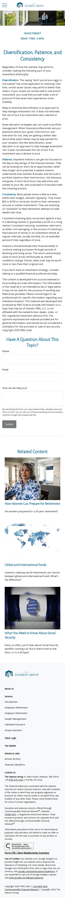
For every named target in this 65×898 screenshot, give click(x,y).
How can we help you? (14, 388)
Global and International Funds (25, 565)
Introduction (11, 701)
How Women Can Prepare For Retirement (32, 503)
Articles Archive (13, 758)
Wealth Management (15, 718)
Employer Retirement (16, 713)
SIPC (14, 814)
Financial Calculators (15, 764)
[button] (9, 688)
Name (5, 351)
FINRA (8, 814)
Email (5, 369)
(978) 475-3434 (15, 779)
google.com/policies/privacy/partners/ (36, 871)
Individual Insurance (15, 724)
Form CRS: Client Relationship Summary (27, 853)
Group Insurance (13, 730)
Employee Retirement (16, 707)
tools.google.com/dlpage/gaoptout (26, 877)
